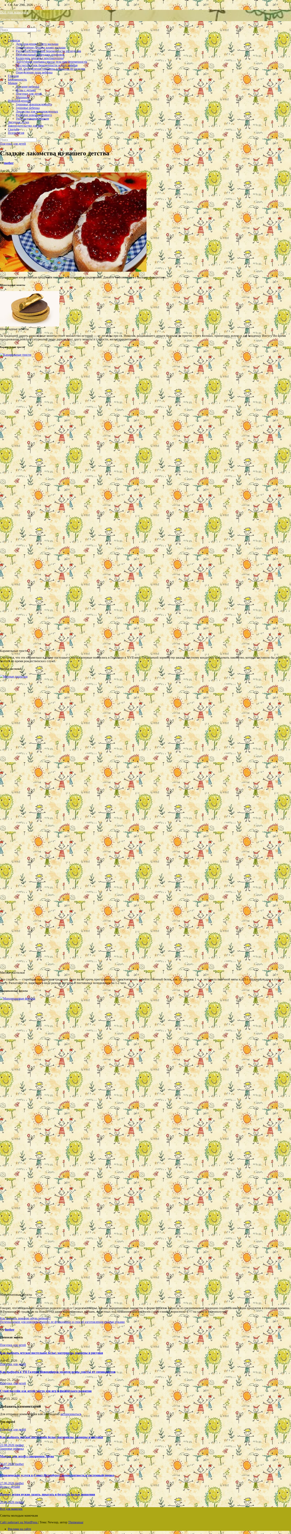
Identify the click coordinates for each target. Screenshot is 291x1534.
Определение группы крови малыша (41, 47)
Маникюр (22, 97)
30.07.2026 (7, 1464)
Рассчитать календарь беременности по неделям (48, 51)
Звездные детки (18, 122)
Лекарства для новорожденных (37, 111)
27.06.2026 (7, 1483)
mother (9, 163)
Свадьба (13, 129)
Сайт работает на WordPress (19, 1522)
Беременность (17, 79)
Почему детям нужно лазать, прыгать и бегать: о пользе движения (47, 1494)
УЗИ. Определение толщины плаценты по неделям (50, 68)
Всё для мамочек (14, 12)
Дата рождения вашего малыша (37, 44)
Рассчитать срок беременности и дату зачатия (46, 65)
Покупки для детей (29, 93)
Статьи (5, 1467)
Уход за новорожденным (32, 118)
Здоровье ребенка (28, 108)
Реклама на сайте (19, 1529)
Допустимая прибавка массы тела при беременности (51, 61)
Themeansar (75, 1522)
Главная (13, 76)
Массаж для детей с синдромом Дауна (27, 1456)
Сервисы (14, 40)
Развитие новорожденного (34, 115)
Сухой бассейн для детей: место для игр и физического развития (46, 1391)
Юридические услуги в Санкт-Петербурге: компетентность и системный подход (57, 1475)
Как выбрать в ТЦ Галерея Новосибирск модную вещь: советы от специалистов (57, 1371)
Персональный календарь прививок (40, 54)
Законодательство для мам (25, 125)
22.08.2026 (7, 1445)
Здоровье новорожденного (34, 104)
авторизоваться (70, 1414)
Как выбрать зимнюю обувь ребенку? (25, 1318)
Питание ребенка (27, 86)
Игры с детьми (26, 90)
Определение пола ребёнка (34, 72)
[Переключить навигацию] (1, 27)
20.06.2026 (7, 1502)
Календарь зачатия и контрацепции (40, 58)
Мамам (12, 83)
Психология (16, 132)
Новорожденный (19, 100)
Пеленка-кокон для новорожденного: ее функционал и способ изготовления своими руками (62, 1322)
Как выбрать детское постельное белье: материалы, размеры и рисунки (51, 1353)
